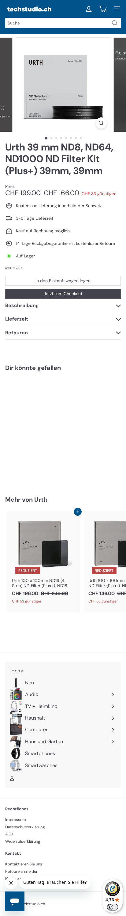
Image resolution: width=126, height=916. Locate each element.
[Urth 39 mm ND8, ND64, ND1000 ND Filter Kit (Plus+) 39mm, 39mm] (43, 430)
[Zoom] (101, 123)
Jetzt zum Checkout (63, 293)
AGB (9, 834)
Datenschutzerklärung (25, 827)
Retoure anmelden (21, 871)
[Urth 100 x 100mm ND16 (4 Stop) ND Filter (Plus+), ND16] (43, 559)
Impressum (15, 819)
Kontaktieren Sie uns (23, 864)
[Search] (115, 23)
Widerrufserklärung (22, 841)
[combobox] (63, 23)
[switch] (112, 907)
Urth (40, 500)
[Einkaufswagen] (103, 9)
